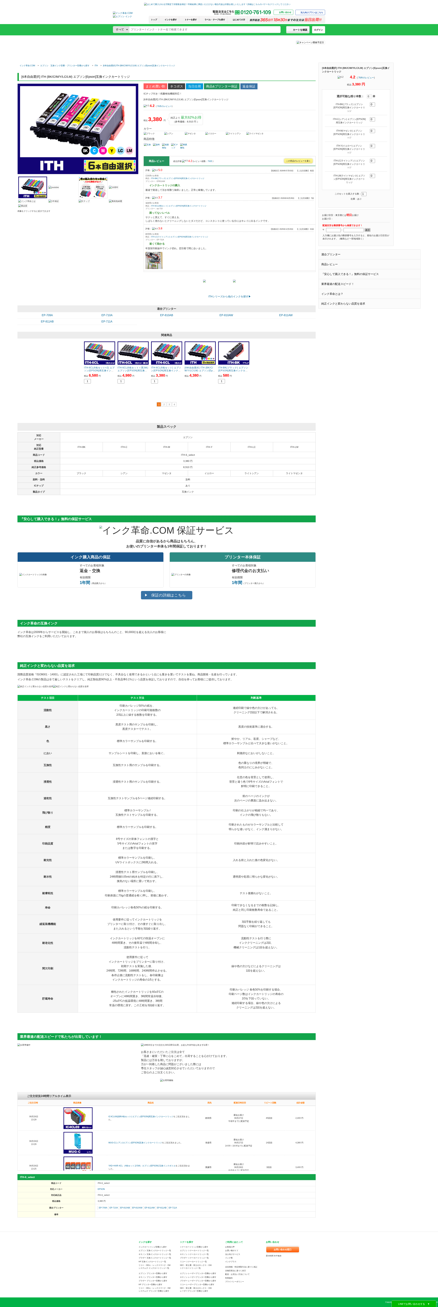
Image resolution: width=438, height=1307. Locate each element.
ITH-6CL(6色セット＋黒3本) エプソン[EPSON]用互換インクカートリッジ (133, 370)
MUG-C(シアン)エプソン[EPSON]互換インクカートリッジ (135, 1142)
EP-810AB (166, 315)
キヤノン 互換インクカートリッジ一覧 (155, 1254)
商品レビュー (329, 264)
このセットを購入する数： (348, 194)
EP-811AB (47, 321)
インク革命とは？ (332, 293)
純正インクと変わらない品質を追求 (343, 303)
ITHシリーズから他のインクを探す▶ (229, 296)
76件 (210, 161)
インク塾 (229, 1258)
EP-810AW (226, 315)
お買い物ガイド (231, 1250)
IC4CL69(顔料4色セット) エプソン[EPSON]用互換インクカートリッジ (140, 1116)
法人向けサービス (232, 1254)
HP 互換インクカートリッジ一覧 (152, 1262)
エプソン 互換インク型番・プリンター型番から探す (64, 65)
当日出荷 (194, 86)
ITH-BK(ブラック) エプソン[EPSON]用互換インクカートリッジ (177, 178)
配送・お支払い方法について (237, 1274)
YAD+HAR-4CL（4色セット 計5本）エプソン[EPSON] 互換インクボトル (142, 1166)
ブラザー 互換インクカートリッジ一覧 (155, 1258)
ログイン (318, 30)
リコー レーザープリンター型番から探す (197, 1284)
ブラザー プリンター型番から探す (153, 1281)
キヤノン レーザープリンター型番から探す (198, 1277)
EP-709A (47, 315)
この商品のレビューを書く (298, 161)
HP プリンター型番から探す (150, 1284)
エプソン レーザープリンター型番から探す (198, 1273)
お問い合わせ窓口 (283, 1249)
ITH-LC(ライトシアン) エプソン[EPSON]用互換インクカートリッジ (179, 237)
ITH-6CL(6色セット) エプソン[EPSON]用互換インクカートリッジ (178, 206)
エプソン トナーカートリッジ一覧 (194, 1250)
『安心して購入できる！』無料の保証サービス (350, 274)
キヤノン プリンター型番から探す (153, 1277)
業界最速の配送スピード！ (337, 283)
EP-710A (107, 315)
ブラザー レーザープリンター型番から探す (198, 1281)
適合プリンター (330, 254)
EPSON (101, 1189)
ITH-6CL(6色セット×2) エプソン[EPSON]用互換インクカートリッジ (99, 370)
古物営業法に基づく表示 (235, 1271)
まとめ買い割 (155, 86)
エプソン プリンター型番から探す (153, 1273)
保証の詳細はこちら (168, 595)
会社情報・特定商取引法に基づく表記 (241, 1267)
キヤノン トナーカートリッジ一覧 (194, 1254)
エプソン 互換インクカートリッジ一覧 (155, 1250)
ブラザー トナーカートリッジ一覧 (194, 1258)
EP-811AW (286, 315)
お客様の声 (230, 1247)
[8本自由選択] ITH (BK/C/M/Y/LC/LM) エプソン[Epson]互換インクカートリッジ (200, 370)
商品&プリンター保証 (221, 86)
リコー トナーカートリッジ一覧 (193, 1262)
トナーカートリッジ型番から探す (194, 1247)
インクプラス (230, 1262)
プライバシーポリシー (234, 1282)
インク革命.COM (27, 65)
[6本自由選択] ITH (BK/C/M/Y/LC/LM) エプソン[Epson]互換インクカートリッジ (139, 65)
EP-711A (106, 321)
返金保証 (248, 86)
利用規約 (229, 1278)
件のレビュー (366, 77)
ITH (96, 65)
